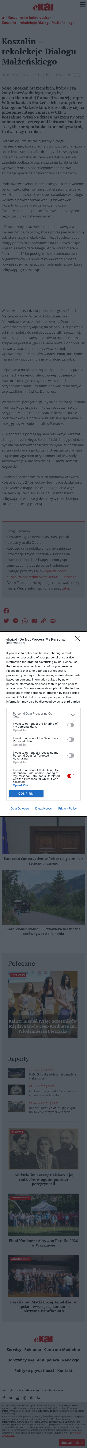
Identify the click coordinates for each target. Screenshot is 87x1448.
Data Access (43, 808)
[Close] (79, 640)
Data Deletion (20, 808)
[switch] (70, 725)
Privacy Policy (67, 808)
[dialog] (43, 724)
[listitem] (43, 715)
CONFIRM (26, 793)
